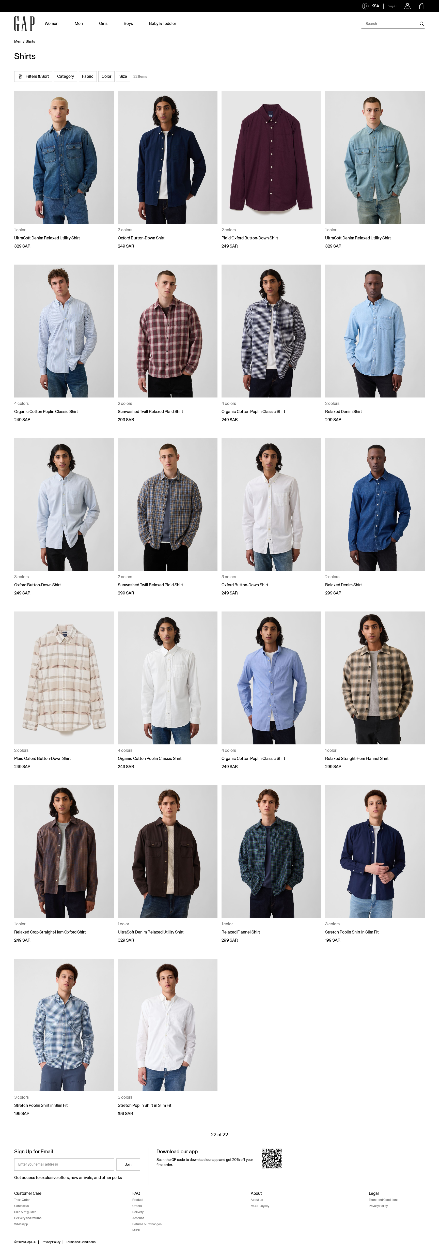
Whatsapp (21, 1224)
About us (257, 1200)
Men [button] (79, 23)
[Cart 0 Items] (422, 6)
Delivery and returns (27, 1218)
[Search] (422, 24)
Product (137, 1200)
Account (138, 1218)
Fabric (87, 76)
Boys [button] (128, 23)
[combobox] (393, 23)
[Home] (24, 23)
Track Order (22, 1200)
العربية (392, 6)
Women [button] (51, 23)
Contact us (21, 1206)
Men (17, 41)
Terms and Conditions (383, 1200)
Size (123, 76)
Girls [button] (103, 23)
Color (106, 76)
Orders (137, 1206)
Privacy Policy (378, 1206)
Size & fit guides (25, 1212)
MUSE (136, 1230)
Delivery (138, 1212)
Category (65, 76)
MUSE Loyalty (260, 1206)
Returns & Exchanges (147, 1224)
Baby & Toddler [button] (162, 23)
